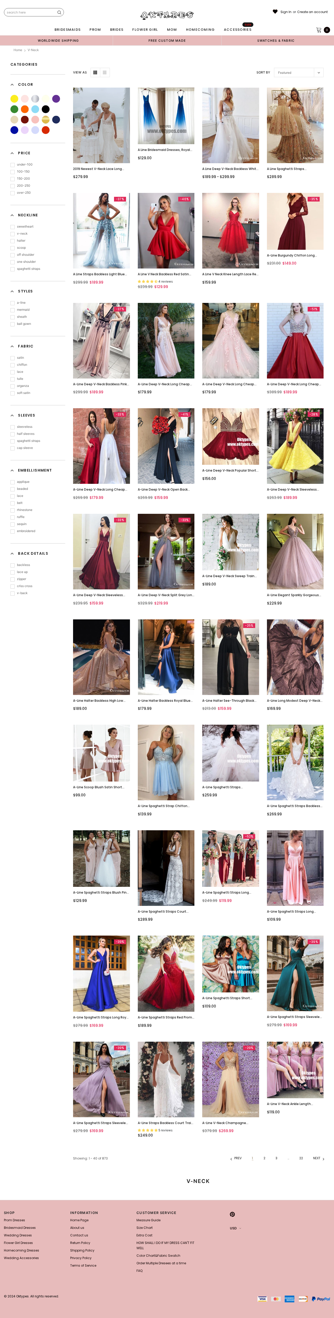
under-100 (25, 164)
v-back (22, 593)
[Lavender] (35, 130)
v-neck (22, 233)
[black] (46, 109)
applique (23, 482)
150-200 (23, 178)
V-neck (33, 50)
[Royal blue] (14, 130)
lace (20, 372)
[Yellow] (14, 99)
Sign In (286, 12)
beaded (22, 489)
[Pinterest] (232, 1214)
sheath (22, 317)
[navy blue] (56, 120)
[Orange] (25, 109)
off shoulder (25, 255)
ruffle (21, 517)
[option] (58, 40)
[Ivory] (46, 99)
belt (19, 503)
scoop (21, 247)
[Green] (14, 109)
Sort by (263, 72)
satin (20, 357)
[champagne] (14, 120)
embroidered (26, 531)
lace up (22, 572)
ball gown (24, 324)
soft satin (23, 393)
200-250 (23, 185)
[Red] (46, 130)
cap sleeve (25, 448)
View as (80, 72)
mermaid (23, 310)
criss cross (24, 586)
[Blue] (35, 109)
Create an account (312, 12)
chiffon (22, 365)
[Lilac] (25, 130)
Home (18, 50)
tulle (20, 379)
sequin (22, 524)
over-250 (24, 192)
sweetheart (25, 226)
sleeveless (24, 427)
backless (23, 565)
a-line (21, 302)
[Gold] (46, 120)
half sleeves (25, 434)
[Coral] (35, 120)
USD (233, 1228)
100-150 (23, 171)
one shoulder (26, 262)
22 (301, 1158)
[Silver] (35, 99)
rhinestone (24, 510)
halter (21, 240)
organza (23, 386)
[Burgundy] (25, 120)
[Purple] (56, 99)
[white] (56, 109)
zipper (21, 579)
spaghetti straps (28, 269)
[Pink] (25, 99)
